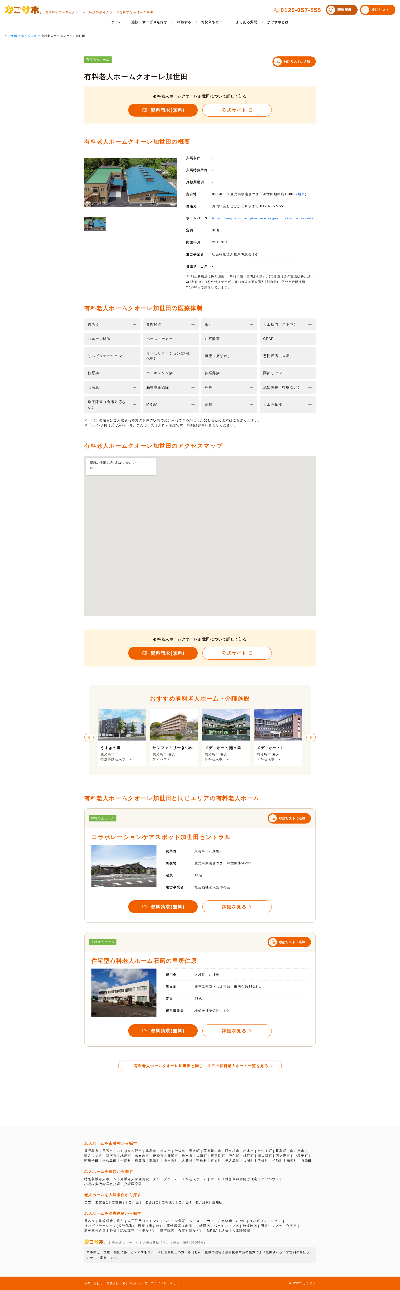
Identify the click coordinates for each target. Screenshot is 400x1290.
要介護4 (184, 1202)
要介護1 (134, 1202)
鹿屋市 (172, 1155)
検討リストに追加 (297, 61)
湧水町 (194, 1151)
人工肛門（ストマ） (144, 1221)
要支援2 (118, 1202)
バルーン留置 (174, 1221)
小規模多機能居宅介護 (102, 1184)
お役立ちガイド (213, 22)
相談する (184, 22)
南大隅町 (265, 1155)
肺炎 (113, 1230)
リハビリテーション (265, 1221)
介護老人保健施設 (134, 1179)
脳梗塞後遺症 (95, 1230)
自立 (87, 1202)
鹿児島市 (91, 1151)
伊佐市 (180, 1151)
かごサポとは (278, 22)
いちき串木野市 (129, 1151)
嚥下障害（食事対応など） (181, 1230)
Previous (89, 737)
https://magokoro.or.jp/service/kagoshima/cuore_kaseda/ (263, 218)
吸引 (120, 1221)
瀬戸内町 (171, 1160)
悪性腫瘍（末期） (181, 1226)
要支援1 (101, 1202)
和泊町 (277, 1160)
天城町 (248, 1160)
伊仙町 (263, 1160)
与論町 (306, 1160)
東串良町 (218, 1155)
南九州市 (297, 1151)
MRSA (212, 1230)
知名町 (292, 1160)
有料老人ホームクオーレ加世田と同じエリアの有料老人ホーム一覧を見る (201, 1066)
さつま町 (265, 1151)
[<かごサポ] (23, 10)
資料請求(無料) (168, 110)
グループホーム (165, 1179)
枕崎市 (125, 1155)
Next (311, 737)
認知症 (217, 1202)
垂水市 (187, 1155)
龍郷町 (154, 1160)
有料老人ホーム (194, 1179)
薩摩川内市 (212, 1151)
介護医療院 (133, 1184)
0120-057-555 (301, 10)
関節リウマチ (271, 1226)
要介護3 (168, 1202)
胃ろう (89, 1221)
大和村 (187, 1160)
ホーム (116, 22)
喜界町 (216, 1160)
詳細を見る (234, 906)
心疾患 (291, 1226)
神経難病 (250, 1226)
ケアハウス (270, 1179)
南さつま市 (93, 1155)
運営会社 (112, 1283)
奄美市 (140, 1160)
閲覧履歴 (345, 10)
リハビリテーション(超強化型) (109, 1226)
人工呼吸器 (241, 1230)
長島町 (281, 1151)
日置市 (107, 1151)
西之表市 (283, 1155)
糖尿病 (204, 1226)
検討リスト (381, 10)
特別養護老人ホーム (100, 1179)
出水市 (248, 1151)
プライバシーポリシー (167, 1283)
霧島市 (151, 1151)
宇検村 (201, 1160)
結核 (224, 1230)
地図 (301, 194)
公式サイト (234, 110)
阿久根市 (232, 1151)
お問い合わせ (93, 1283)
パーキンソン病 (226, 1226)
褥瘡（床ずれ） (150, 1226)
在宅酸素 (225, 1221)
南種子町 (91, 1160)
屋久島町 (109, 1160)
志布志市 (142, 1155)
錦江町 (248, 1155)
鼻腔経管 (106, 1221)
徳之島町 (232, 1160)
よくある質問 (247, 22)
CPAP (241, 1221)
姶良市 (165, 1151)
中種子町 (301, 1155)
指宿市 (111, 1155)
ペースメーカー (201, 1221)
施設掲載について (135, 1283)
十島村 (125, 1160)
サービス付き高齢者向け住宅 (234, 1179)
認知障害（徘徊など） (138, 1230)
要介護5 (201, 1202)
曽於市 (158, 1155)
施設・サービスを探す (149, 22)
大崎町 (201, 1155)
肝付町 (234, 1155)
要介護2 (151, 1202)
